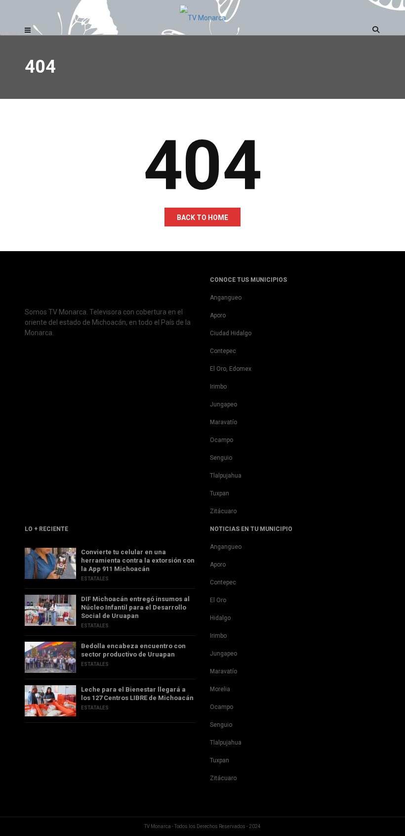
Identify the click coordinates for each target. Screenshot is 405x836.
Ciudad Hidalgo (230, 333)
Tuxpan (219, 493)
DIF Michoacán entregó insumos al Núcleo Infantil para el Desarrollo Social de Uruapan (135, 607)
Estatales (95, 578)
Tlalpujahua (226, 475)
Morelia (220, 689)
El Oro (218, 600)
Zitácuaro (223, 511)
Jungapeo (223, 404)
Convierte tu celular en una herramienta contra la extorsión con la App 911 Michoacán (138, 560)
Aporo (218, 315)
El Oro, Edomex (230, 368)
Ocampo (221, 440)
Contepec (223, 351)
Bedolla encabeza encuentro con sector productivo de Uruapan (133, 650)
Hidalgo (220, 618)
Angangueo (226, 297)
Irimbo (218, 386)
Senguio (221, 457)
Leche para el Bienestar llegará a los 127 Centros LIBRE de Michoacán (137, 694)
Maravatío (223, 422)
